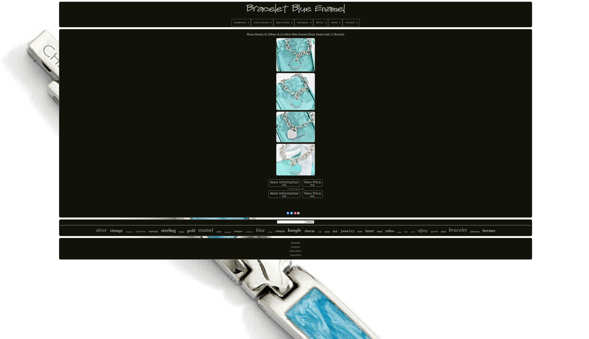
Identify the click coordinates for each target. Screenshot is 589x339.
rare (406, 232)
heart (369, 231)
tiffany (423, 230)
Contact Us (295, 246)
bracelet (458, 230)
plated (399, 232)
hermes (489, 230)
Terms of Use (295, 255)
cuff (319, 231)
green (434, 231)
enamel (205, 230)
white (218, 232)
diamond (227, 232)
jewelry (347, 231)
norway (153, 231)
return (280, 231)
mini (379, 231)
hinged (181, 232)
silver (101, 230)
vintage (116, 230)
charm (309, 231)
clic (270, 232)
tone (360, 231)
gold (191, 230)
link (335, 231)
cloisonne (474, 231)
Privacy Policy (296, 251)
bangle (294, 230)
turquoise (129, 232)
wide (413, 232)
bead (443, 231)
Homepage (295, 242)
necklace (249, 232)
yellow (389, 231)
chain (327, 231)
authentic (141, 231)
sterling (168, 230)
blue (260, 230)
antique (238, 231)
